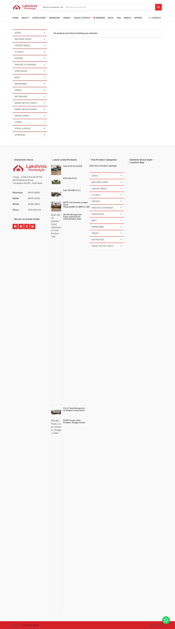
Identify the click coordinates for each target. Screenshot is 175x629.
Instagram (21, 226)
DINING (66, 18)
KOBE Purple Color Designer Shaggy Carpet (74, 421)
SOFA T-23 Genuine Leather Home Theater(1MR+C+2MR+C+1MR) (77, 204)
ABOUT (25, 18)
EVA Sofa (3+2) (69, 178)
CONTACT (156, 18)
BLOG (111, 18)
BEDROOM (54, 18)
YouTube (26, 226)
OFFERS (138, 18)
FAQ (119, 18)
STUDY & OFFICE (82, 18)
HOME (15, 18)
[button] (166, 620)
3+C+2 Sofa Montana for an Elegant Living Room (74, 409)
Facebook (15, 226)
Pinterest (32, 226)
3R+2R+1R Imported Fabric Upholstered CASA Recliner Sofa (72, 216)
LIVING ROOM (38, 18)
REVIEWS (100, 18)
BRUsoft (16, 625)
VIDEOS (127, 18)
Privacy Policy (156, 625)
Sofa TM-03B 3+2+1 (72, 190)
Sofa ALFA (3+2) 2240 (72, 166)
